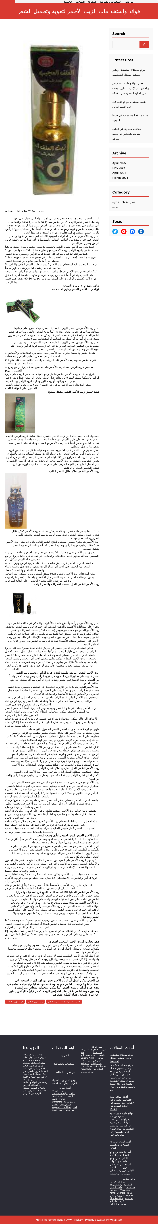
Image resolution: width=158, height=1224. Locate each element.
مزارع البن (114, 1203)
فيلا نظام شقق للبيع (88, 1053)
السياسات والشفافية (64, 1063)
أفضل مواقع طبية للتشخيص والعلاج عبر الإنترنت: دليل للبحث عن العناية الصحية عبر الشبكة (130, 88)
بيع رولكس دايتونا (66, 1110)
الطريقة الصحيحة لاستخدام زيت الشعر (64, 1001)
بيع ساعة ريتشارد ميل (86, 1065)
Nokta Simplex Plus (121, 1197)
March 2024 (120, 178)
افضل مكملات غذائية (124, 202)
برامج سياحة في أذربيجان (67, 1103)
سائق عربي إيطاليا (91, 1062)
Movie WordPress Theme (51, 1219)
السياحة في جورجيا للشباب (92, 1070)
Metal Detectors (58, 1100)
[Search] (144, 44)
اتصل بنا (64, 1055)
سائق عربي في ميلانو (95, 1059)
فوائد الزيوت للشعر (15, 1001)
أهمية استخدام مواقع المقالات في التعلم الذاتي (120, 1144)
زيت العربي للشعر (35, 1001)
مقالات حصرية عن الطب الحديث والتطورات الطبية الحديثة (126, 133)
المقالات (58, 1072)
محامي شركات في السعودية (61, 1106)
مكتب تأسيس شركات (116, 1188)
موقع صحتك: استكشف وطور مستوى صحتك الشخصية (121, 1057)
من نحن (71, 1072)
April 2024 (119, 173)
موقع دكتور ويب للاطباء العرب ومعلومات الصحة (64, 1082)
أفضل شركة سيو (65, 1089)
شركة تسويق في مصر (121, 1194)
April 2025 (119, 163)
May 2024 (118, 168)
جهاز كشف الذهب (57, 1097)
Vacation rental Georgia (120, 1191)
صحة (41, 211)
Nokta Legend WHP (93, 1056)
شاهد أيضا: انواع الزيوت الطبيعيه (80, 285)
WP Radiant (76, 1219)
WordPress (115, 1219)
